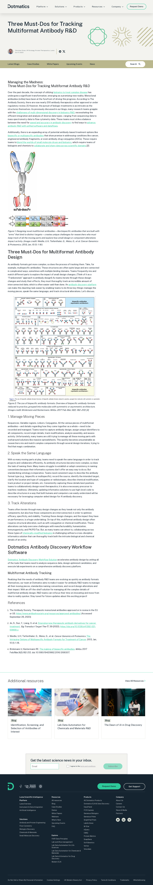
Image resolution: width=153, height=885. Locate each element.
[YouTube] (118, 820)
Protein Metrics (90, 836)
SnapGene (88, 839)
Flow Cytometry (25, 826)
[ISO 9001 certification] (40, 786)
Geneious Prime (90, 817)
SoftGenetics (89, 843)
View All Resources (134, 681)
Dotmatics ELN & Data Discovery (96, 804)
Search (133, 64)
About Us (119, 800)
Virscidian (87, 849)
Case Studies (33, 64)
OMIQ (86, 833)
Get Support (134, 786)
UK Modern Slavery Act (73, 880)
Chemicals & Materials (28, 832)
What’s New (56, 820)
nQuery (86, 830)
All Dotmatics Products (93, 800)
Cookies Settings (53, 880)
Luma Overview (25, 804)
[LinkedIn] (124, 820)
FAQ (53, 826)
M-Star (86, 826)
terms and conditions (88, 766)
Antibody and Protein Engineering (32, 823)
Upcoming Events (74, 64)
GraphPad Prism (90, 820)
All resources (57, 800)
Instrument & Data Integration (31, 807)
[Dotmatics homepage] (11, 789)
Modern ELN (56, 862)
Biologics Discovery (27, 829)
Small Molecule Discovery (29, 836)
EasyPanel (88, 807)
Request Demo (136, 6)
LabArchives (88, 823)
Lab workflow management (62, 842)
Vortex (86, 846)
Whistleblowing (139, 880)
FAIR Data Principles (60, 839)
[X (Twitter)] (129, 820)
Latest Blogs (13, 64)
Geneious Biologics (91, 813)
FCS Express (89, 810)
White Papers (53, 64)
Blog (53, 804)
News (92, 64)
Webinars (55, 817)
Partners (119, 813)
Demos (54, 810)
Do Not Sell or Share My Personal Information (25, 880)
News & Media (121, 810)
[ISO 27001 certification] (30, 786)
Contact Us (120, 807)
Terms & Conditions (108, 880)
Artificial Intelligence (27, 810)
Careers (119, 804)
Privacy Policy (91, 880)
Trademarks (124, 880)
